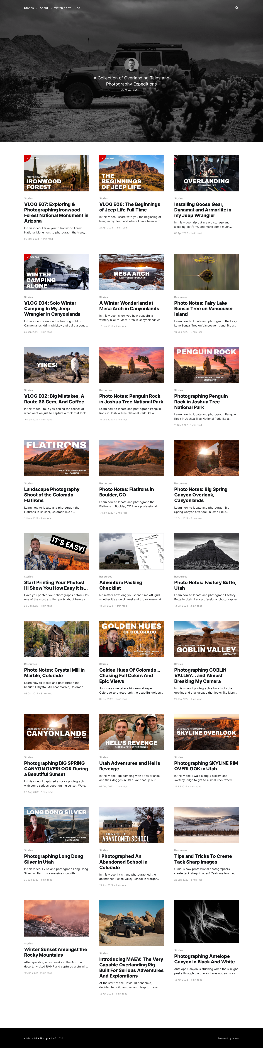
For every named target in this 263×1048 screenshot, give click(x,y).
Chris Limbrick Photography (39, 1038)
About (44, 8)
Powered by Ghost (228, 1038)
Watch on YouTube (67, 8)
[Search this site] (237, 8)
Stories (29, 8)
